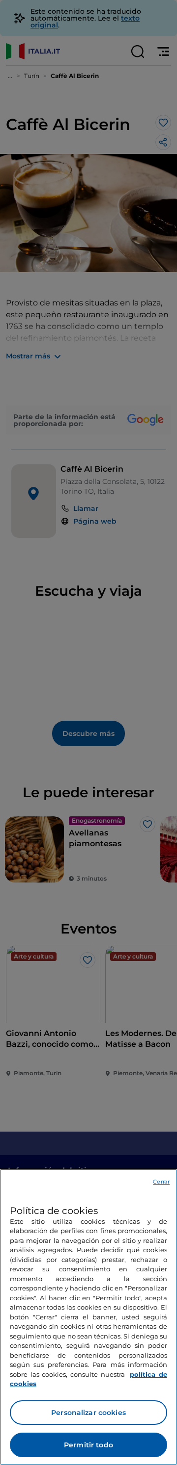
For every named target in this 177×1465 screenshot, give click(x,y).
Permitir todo (88, 1444)
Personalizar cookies (88, 1412)
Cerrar (161, 1181)
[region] (88, 1317)
